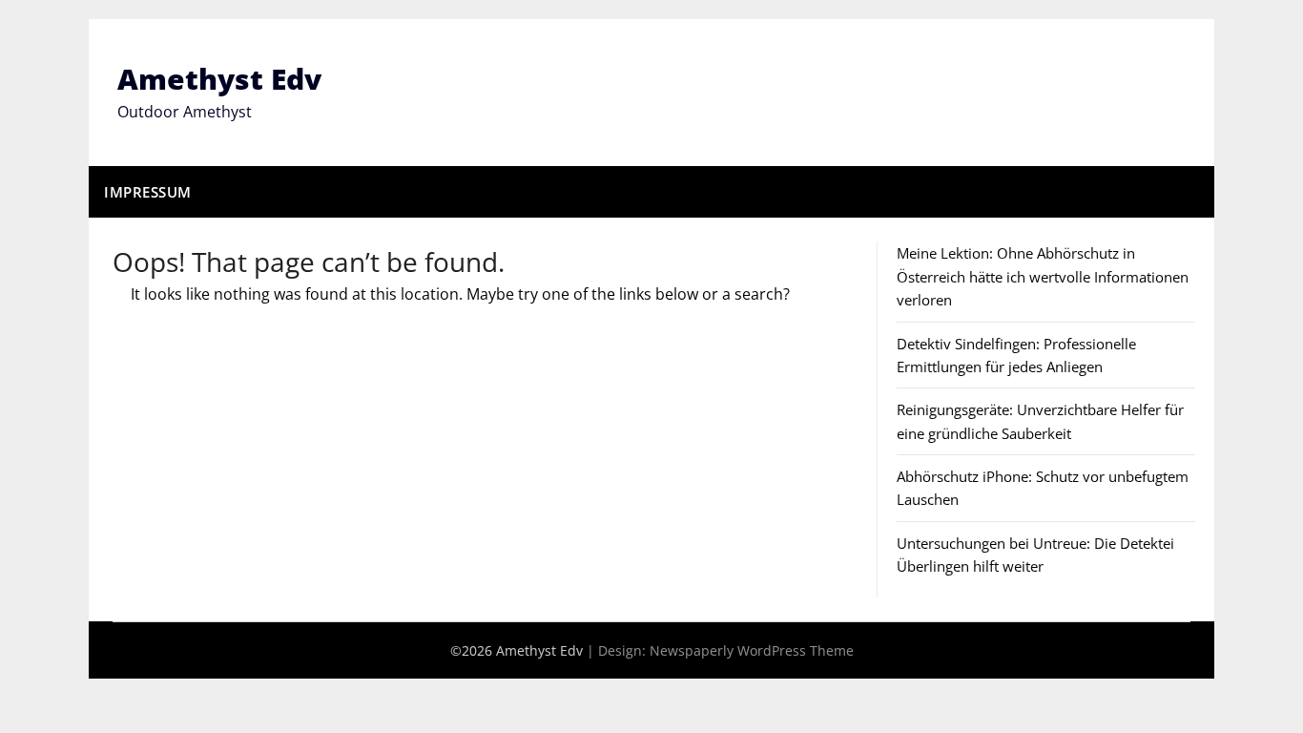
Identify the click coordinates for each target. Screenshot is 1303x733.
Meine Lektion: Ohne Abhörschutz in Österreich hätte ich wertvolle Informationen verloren (1043, 276)
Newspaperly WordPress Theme (752, 650)
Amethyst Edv (219, 78)
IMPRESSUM (148, 191)
